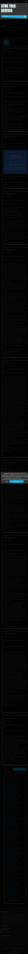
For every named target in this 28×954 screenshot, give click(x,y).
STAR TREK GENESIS (8, 8)
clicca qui (23, 478)
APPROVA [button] (16, 481)
